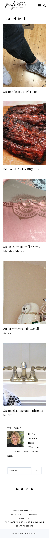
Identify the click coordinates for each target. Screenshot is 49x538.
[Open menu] (39, 5)
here (9, 456)
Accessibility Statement (24, 514)
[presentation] (24, 55)
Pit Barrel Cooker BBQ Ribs (21, 169)
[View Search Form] (44, 5)
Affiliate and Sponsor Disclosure (24, 522)
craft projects (24, 526)
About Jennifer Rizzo (24, 510)
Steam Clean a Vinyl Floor (20, 92)
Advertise (24, 518)
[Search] (37, 470)
